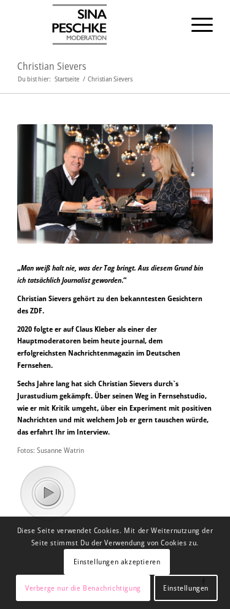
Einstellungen (186, 588)
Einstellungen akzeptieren (117, 561)
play (47, 493)
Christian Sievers (51, 66)
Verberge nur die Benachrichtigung (83, 588)
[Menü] (196, 24)
